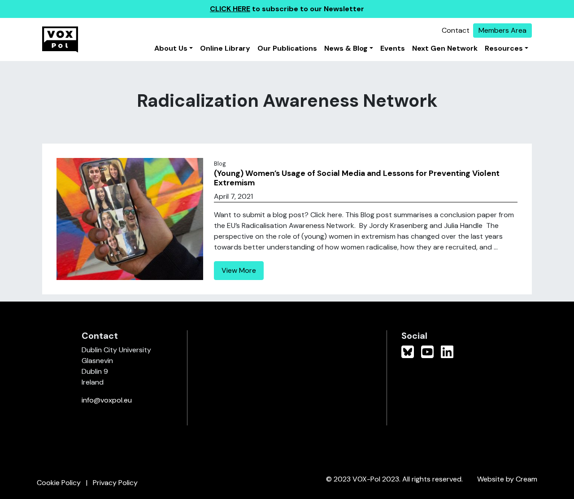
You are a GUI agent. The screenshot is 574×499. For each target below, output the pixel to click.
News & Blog (346, 48)
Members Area (502, 30)
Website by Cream (507, 479)
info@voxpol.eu (107, 400)
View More (239, 270)
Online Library (225, 48)
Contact (456, 30)
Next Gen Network (445, 48)
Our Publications (287, 48)
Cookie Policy (59, 482)
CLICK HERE (230, 8)
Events (392, 48)
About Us (170, 48)
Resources (504, 48)
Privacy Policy (115, 482)
